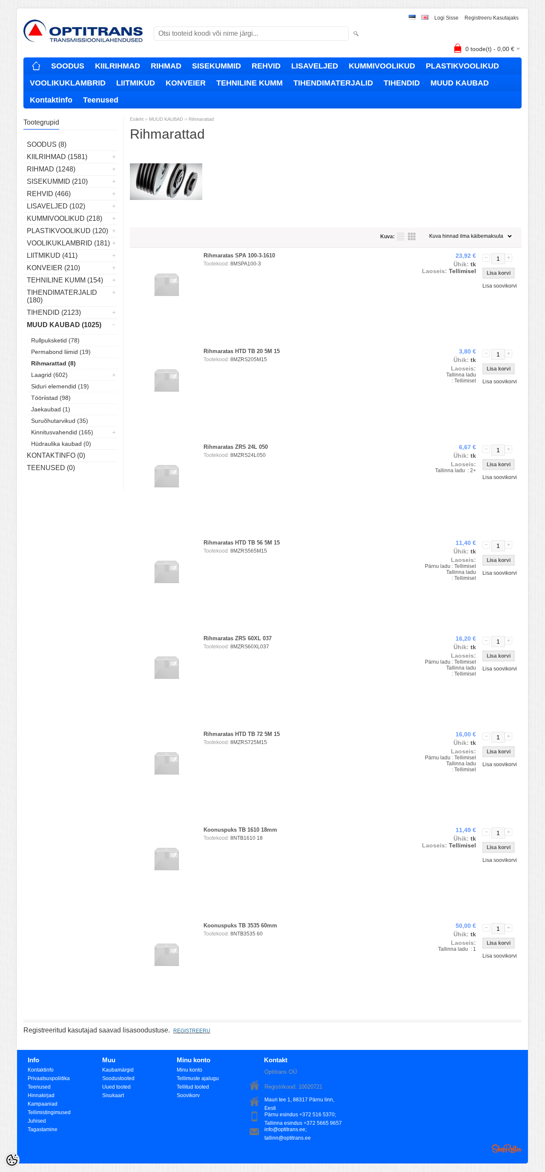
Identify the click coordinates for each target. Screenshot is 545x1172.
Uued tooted (116, 1087)
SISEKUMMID (216, 66)
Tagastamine (42, 1129)
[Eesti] (412, 18)
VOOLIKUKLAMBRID (68, 83)
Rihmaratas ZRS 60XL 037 (238, 638)
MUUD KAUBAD (459, 83)
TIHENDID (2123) (54, 312)
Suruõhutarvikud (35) (59, 420)
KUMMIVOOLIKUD (382, 66)
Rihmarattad (201, 119)
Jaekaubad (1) (50, 409)
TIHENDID (402, 83)
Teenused (100, 100)
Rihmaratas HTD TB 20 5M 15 (242, 351)
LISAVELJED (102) (56, 206)
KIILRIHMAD (117, 66)
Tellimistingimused (49, 1112)
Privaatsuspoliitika (49, 1078)
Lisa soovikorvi (499, 286)
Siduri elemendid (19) (60, 386)
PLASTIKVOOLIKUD (462, 66)
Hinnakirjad (41, 1095)
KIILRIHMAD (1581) (57, 156)
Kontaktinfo (51, 100)
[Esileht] (36, 65)
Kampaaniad (42, 1104)
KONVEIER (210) (53, 267)
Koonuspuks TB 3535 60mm (240, 925)
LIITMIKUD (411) (52, 255)
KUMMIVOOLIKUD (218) (64, 218)
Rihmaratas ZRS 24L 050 (236, 447)
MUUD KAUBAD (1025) (64, 324)
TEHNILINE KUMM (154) (65, 280)
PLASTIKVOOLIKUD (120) (67, 230)
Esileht (136, 119)
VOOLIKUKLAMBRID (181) (68, 243)
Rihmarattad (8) (53, 363)
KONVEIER (186, 83)
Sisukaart (113, 1095)
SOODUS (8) (46, 144)
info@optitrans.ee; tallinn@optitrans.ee (287, 1130)
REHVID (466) (49, 193)
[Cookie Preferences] (12, 1160)
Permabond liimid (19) (61, 351)
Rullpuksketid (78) (55, 340)
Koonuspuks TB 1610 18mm (240, 830)
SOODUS (67, 66)
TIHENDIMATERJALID (333, 83)
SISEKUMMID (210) (57, 181)
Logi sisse (446, 18)
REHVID (266, 66)
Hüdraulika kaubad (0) (61, 443)
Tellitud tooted (193, 1087)
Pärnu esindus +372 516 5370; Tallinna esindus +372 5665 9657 (303, 1115)
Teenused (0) (51, 467)
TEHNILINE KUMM (249, 83)
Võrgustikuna (412, 236)
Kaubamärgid (118, 1070)
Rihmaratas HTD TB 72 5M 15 (242, 734)
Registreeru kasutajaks (492, 18)
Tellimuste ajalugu (198, 1078)
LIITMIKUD (135, 83)
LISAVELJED (314, 66)
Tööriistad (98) (51, 397)
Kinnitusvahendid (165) (62, 432)
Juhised (37, 1121)
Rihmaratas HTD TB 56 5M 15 (242, 542)
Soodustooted (118, 1078)
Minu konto (189, 1070)
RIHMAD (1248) (51, 169)
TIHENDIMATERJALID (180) (62, 296)
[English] (425, 18)
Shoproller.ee (507, 1148)
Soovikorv (188, 1095)
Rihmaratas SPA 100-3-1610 (239, 255)
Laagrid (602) (49, 374)
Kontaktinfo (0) (56, 455)
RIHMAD (166, 66)
